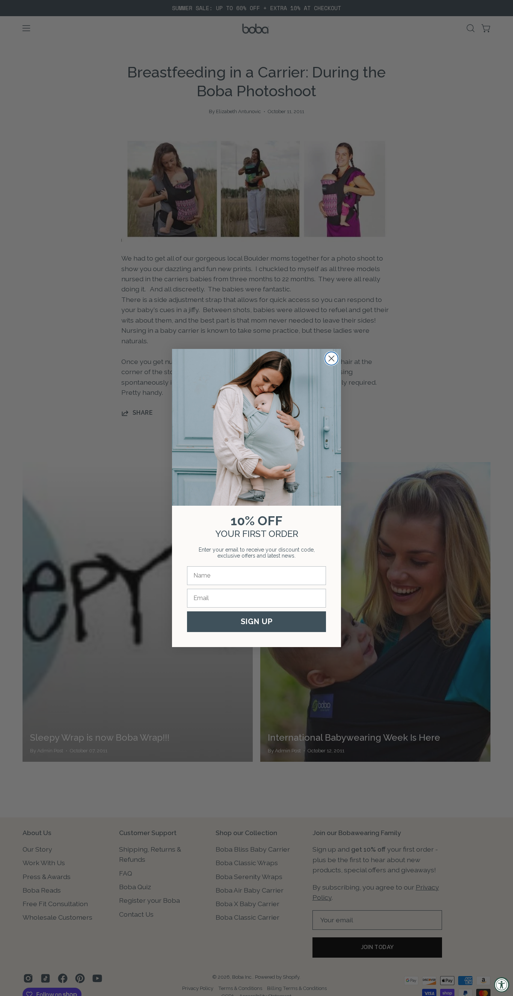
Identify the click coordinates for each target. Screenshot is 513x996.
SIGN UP (257, 621)
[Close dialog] (331, 358)
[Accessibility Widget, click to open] (501, 984)
